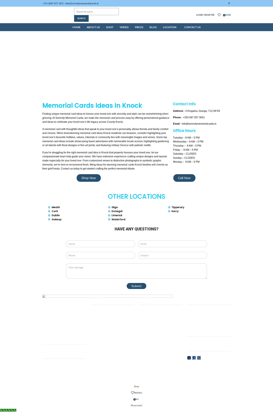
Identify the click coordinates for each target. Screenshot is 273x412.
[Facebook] (189, 359)
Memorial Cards (98, 311)
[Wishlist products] (219, 15)
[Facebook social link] (229, 3)
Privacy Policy (194, 333)
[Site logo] (57, 14)
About (142, 316)
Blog (141, 349)
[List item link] (202, 111)
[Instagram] (199, 359)
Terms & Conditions (197, 327)
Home (142, 311)
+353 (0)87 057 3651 (53, 3)
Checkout (192, 316)
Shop (141, 322)
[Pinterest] (194, 359)
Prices (142, 333)
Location (143, 344)
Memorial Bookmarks (101, 316)
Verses (142, 327)
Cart (189, 322)
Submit (136, 286)
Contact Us (144, 338)
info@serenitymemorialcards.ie (82, 3)
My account (193, 311)
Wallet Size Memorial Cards (104, 327)
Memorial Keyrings (100, 322)
